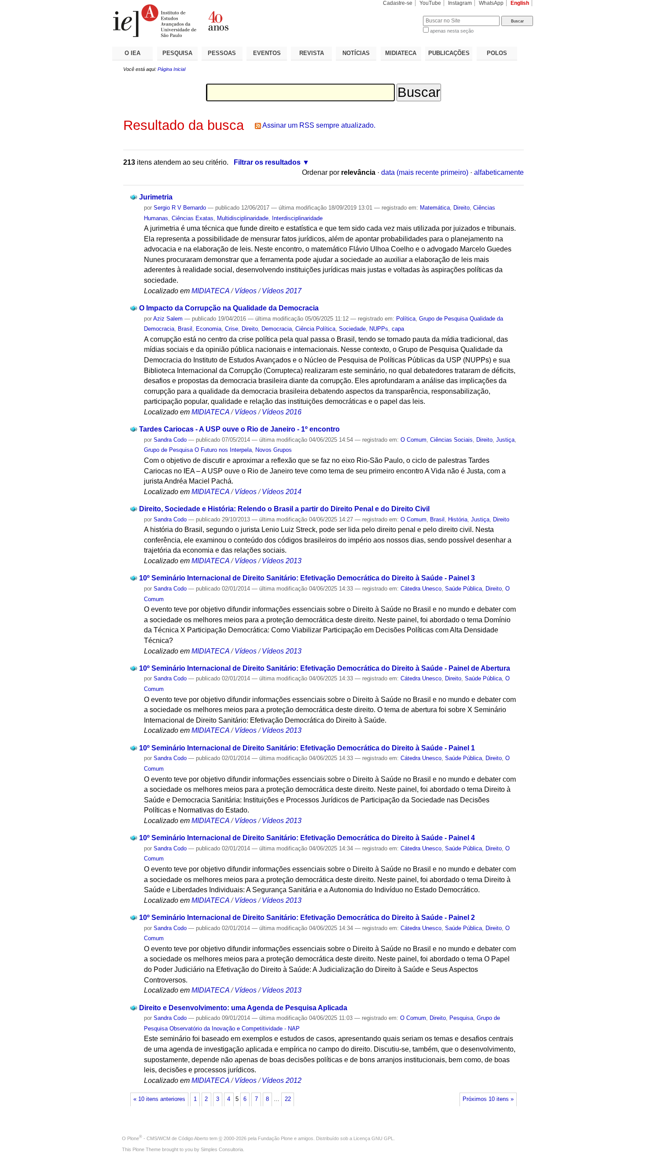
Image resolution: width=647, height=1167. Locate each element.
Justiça (505, 439)
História (457, 519)
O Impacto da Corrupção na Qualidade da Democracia (229, 308)
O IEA (132, 53)
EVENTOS (267, 53)
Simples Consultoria (222, 1149)
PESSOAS (222, 53)
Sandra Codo (170, 439)
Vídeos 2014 (281, 491)
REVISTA (311, 53)
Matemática (435, 207)
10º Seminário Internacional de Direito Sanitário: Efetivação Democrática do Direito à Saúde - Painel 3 (307, 578)
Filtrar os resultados (267, 162)
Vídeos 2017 (281, 291)
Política (405, 318)
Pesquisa (461, 1018)
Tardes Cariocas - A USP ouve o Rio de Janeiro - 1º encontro (239, 429)
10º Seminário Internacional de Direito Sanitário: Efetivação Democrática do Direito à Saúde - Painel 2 (307, 917)
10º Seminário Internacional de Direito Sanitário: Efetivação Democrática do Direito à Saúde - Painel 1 (307, 748)
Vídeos (246, 291)
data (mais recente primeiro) (424, 172)
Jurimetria (156, 197)
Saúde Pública (463, 588)
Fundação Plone (275, 1138)
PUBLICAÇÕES (449, 53)
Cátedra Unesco (421, 588)
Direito (461, 207)
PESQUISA (177, 53)
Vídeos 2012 (281, 1080)
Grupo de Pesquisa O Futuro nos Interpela (198, 450)
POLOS (497, 53)
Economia (208, 328)
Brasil (185, 328)
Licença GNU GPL (373, 1138)
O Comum (413, 439)
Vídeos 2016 (281, 412)
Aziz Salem (168, 318)
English (520, 3)
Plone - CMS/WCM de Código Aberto (167, 1138)
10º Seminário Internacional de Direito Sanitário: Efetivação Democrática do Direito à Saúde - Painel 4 (307, 838)
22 (288, 1099)
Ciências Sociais (451, 439)
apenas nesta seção (452, 30)
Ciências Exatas (192, 218)
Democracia (276, 328)
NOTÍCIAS (356, 53)
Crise (231, 328)
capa (398, 328)
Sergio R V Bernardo (180, 207)
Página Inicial (171, 69)
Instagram (460, 3)
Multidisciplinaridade (242, 218)
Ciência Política (315, 328)
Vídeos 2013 (281, 561)
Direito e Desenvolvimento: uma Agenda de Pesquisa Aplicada (243, 1008)
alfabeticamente (499, 172)
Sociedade (352, 328)
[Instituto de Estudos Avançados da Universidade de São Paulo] (218, 20)
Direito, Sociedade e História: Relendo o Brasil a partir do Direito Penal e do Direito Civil (284, 509)
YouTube (430, 3)
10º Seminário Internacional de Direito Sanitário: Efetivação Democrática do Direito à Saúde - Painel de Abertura (324, 668)
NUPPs (378, 328)
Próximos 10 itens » (488, 1099)
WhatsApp (491, 3)
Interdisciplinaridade (297, 218)
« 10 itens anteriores (159, 1099)
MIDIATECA (400, 53)
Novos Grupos (273, 450)
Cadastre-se (397, 3)
